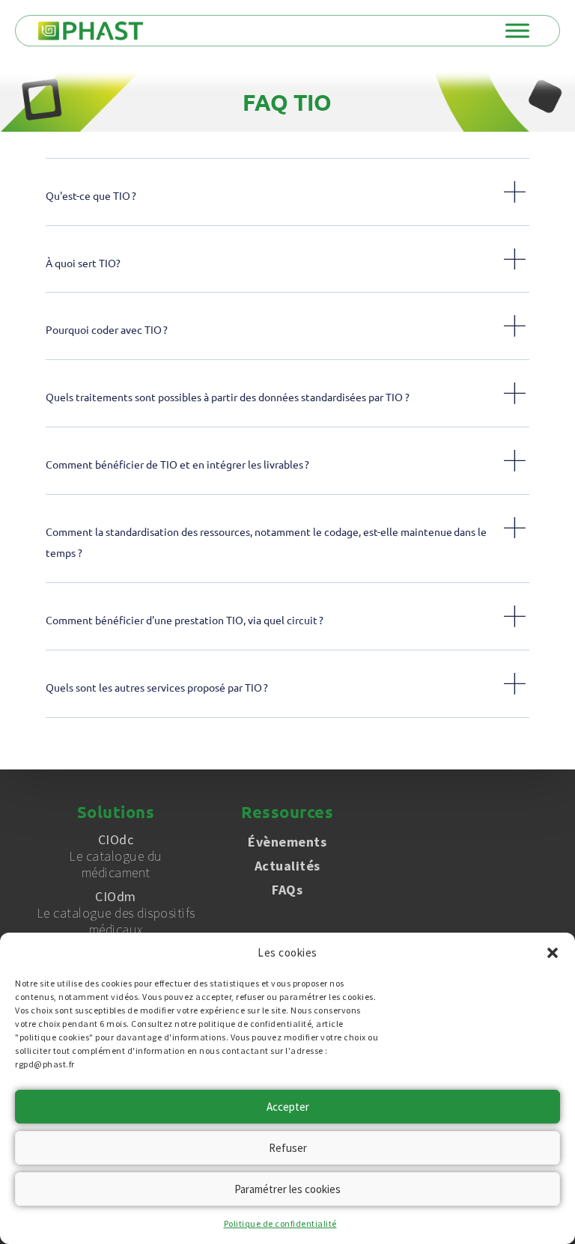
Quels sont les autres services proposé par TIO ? (157, 687)
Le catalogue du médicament (115, 856)
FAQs (287, 889)
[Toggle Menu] (517, 30)
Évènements (287, 841)
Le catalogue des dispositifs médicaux (116, 913)
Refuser (288, 1148)
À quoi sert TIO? (83, 262)
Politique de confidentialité (280, 1223)
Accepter (288, 1107)
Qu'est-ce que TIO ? (91, 195)
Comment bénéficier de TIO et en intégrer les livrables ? (177, 464)
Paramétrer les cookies (287, 1189)
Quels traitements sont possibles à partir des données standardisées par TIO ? (228, 396)
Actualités (287, 865)
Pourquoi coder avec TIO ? (107, 329)
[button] (552, 952)
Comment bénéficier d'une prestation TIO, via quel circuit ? (184, 619)
